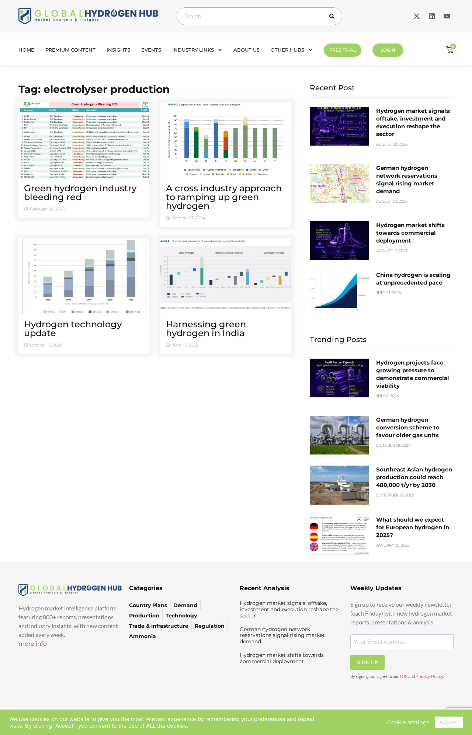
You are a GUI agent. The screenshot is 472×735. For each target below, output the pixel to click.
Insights (118, 50)
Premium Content (70, 50)
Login (388, 50)
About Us (246, 50)
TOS (403, 676)
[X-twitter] (416, 16)
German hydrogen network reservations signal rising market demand (282, 635)
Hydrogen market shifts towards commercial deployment (410, 233)
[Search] (333, 16)
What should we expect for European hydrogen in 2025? (412, 527)
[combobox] (259, 16)
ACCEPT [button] (448, 722)
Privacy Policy (429, 676)
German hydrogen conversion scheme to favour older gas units (408, 427)
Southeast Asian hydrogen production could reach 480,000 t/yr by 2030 (414, 477)
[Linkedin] (431, 16)
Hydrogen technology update (73, 328)
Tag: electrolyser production (94, 89)
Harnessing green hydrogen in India (206, 328)
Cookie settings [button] (408, 722)
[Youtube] (447, 16)
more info (32, 643)
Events (151, 50)
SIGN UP (367, 662)
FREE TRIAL (342, 50)
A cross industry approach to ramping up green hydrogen (224, 197)
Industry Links (193, 50)
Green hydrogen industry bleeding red (80, 192)
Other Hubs (287, 50)
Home (26, 50)
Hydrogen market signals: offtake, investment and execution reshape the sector (289, 609)
